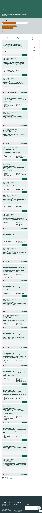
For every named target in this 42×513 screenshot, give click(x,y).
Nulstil (36, 56)
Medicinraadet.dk (5, 7)
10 (10, 38)
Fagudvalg (33, 42)
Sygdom (33, 45)
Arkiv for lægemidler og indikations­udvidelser (9, 26)
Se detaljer (24, 54)
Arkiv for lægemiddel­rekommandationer (9, 22)
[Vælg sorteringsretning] (27, 38)
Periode (33, 52)
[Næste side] (11, 38)
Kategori (33, 39)
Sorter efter (18, 38)
